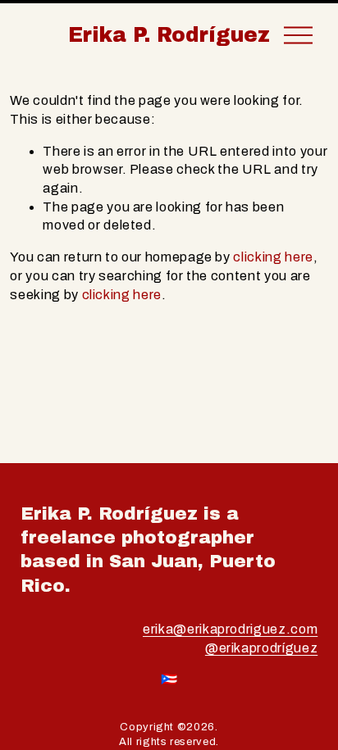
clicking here (273, 257)
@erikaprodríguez (261, 648)
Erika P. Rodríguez (169, 35)
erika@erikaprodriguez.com (230, 629)
